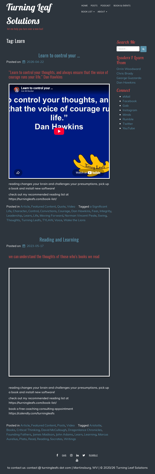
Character (20, 211)
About (102, 11)
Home (84, 5)
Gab (126, 105)
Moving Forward (51, 215)
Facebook (130, 101)
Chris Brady (125, 73)
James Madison (43, 434)
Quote (61, 206)
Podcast (105, 5)
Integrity (105, 211)
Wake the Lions (75, 220)
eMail (126, 96)
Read (32, 439)
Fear (95, 211)
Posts (94, 5)
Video (71, 206)
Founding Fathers (18, 434)
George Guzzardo (129, 78)
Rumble (128, 119)
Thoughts (13, 220)
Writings (70, 439)
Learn (28, 215)
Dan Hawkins (80, 211)
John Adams (64, 434)
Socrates (56, 439)
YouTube (129, 128)
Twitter (128, 124)
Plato (23, 439)
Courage (64, 211)
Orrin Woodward (129, 69)
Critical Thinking (28, 430)
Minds (127, 114)
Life (35, 215)
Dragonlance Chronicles (85, 430)
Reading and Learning (59, 239)
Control (33, 211)
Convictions (48, 211)
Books (10, 430)
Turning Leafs (31, 220)
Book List (87, 11)
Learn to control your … (59, 55)
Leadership (14, 215)
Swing (102, 215)
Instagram (130, 110)
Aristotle (95, 425)
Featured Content (43, 206)
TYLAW (47, 220)
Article (25, 206)
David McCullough (54, 430)
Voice (58, 220)
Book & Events (122, 5)
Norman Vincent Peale (81, 215)
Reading (43, 439)
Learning (90, 434)
